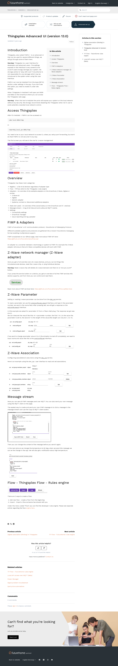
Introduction (56, 55)
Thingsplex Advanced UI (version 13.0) (95, 49)
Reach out (13, 637)
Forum (68, 16)
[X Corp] (11, 524)
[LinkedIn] (13, 524)
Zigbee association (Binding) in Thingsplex (22, 534)
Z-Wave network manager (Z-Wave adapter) (62, 71)
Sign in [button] (90, 3)
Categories (70, 3)
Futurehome (12, 10)
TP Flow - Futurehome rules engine (62, 534)
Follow (71, 41)
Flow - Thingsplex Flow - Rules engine (60, 87)
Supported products (30, 16)
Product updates (52, 16)
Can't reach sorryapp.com (87, 16)
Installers (21, 10)
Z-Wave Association (58, 79)
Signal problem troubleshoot (18, 583)
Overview (55, 62)
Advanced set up (32, 10)
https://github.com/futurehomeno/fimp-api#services (53, 289)
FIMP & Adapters (57, 66)
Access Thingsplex (58, 59)
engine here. (30, 508)
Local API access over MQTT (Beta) (20, 575)
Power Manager (13, 579)
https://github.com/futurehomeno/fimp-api (23, 239)
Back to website (57, 3)
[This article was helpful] (38, 548)
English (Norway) (101, 3)
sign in (15, 606)
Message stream (57, 82)
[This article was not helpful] (44, 548)
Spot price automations (16, 586)
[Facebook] (8, 524)
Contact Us (81, 3)
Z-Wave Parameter (58, 75)
